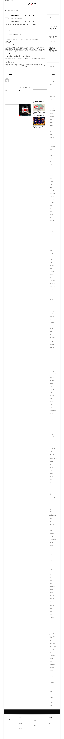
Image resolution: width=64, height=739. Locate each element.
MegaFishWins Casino (53, 410)
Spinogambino (52, 595)
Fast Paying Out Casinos (8, 32)
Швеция (51, 705)
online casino (51, 473)
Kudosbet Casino (52, 389)
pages (50, 482)
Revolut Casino (52, 554)
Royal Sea (51, 560)
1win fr (50, 93)
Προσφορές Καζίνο (52, 685)
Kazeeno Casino (52, 380)
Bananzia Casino (52, 184)
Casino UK (51, 246)
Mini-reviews (51, 416)
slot (50, 574)
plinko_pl (51, 521)
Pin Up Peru (51, 506)
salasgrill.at (51, 565)
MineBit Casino (52, 413)
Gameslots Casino (52, 337)
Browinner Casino (52, 220)
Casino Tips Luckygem (53, 244)
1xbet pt (51, 119)
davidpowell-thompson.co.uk (51, 295)
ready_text (51, 536)
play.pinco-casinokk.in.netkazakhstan (52, 515)
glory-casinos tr (52, 344)
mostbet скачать (52, 445)
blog (50, 208)
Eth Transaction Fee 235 (53, 307)
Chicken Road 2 (52, 274)
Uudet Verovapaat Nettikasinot (52, 637)
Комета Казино (52, 693)
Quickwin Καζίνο (52, 533)
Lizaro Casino (52, 395)
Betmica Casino (52, 199)
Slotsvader (51, 580)
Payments (51, 491)
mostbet (51, 433)
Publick (51, 527)
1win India (51, 95)
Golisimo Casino (52, 347)
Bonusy (51, 211)
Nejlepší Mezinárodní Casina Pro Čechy (52, 456)
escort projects (52, 305)
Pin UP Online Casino (53, 505)
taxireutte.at (51, 614)
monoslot (51, 430)
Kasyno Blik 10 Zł (52, 377)
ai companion (51, 149)
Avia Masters (51, 164)
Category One (52, 265)
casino (50, 232)
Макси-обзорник (52, 694)
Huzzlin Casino (52, 353)
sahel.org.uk (51, 563)
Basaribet (51, 187)
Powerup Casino (52, 524)
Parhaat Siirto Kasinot (53, 485)
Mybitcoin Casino (52, 454)
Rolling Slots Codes (7, 42)
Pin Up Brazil (51, 502)
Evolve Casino (52, 308)
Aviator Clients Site (52, 170)
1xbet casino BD (52, 108)
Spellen (51, 583)
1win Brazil (51, 90)
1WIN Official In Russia (53, 96)
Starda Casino (52, 605)
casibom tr (51, 229)
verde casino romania (53, 646)
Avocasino (51, 178)
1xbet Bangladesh (52, 107)
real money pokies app (53, 539)
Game (50, 334)
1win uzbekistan (52, 99)
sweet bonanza (52, 611)
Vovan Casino (51, 652)
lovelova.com (51, 401)
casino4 (51, 262)
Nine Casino (51, 467)
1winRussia (51, 101)
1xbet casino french (52, 110)
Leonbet (51, 392)
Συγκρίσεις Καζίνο (52, 690)
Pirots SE (51, 511)
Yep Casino (51, 673)
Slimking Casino (52, 572)
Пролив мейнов (52, 699)
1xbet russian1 (51, 125)
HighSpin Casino (52, 350)
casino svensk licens (52, 243)
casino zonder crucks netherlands (52, 250)
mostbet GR (51, 434)
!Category (51, 78)
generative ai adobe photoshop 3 (52, 339)
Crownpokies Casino (52, 286)
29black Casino (52, 137)
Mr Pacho (51, 451)
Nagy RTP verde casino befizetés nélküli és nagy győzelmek (52, 48)
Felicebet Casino (52, 313)
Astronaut (51, 160)
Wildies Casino (52, 658)
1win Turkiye (51, 98)
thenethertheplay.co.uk (53, 617)
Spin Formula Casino (52, 586)
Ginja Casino (51, 341)
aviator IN (51, 172)
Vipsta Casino (52, 649)
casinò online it (52, 241)
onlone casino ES (52, 476)
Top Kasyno (51, 620)
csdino (50, 292)
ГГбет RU (51, 691)
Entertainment (52, 302)
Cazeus (51, 268)
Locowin (51, 398)
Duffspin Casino (52, 299)
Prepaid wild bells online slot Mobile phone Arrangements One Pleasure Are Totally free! (53, 27)
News (50, 464)
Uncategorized (52, 629)
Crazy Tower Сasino (52, 283)
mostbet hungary (52, 436)
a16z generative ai (52, 146)
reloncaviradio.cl (52, 545)
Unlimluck (51, 631)
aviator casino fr (52, 169)
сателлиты (51, 702)
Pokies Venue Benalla (8, 41)
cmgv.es (51, 277)
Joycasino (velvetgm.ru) (53, 368)
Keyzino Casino (52, 383)
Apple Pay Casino (52, 155)
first (50, 319)
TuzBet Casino (52, 623)
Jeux (50, 362)
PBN (50, 494)
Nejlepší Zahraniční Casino (53, 458)
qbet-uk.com (51, 530)
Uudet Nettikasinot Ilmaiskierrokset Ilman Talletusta (52, 633)
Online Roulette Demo (8, 53)
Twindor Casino (52, 626)
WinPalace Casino (52, 664)
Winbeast (51, 661)
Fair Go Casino (52, 310)
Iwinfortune (51, 359)
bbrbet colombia (52, 190)
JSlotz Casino (51, 370)
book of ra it (51, 214)
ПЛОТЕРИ (51, 697)
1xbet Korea (51, 113)
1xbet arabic (51, 105)
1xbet (50, 102)
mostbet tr (51, 443)
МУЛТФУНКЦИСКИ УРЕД (53, 696)
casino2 (51, 259)
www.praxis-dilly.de (52, 670)
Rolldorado (51, 559)
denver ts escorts (52, 296)
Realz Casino (51, 542)
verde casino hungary (53, 643)
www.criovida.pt (52, 667)
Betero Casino (52, 196)
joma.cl (51, 367)
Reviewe (51, 551)
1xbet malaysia (52, 116)
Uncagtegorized (52, 628)
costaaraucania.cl (52, 280)
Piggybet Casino (52, 499)
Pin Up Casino (52, 503)
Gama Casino (51, 328)
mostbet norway (52, 439)
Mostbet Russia (52, 442)
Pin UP (50, 500)
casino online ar (52, 240)
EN (50, 301)
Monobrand (51, 425)
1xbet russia (51, 122)
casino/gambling (52, 256)
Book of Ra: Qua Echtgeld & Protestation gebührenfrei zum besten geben (39, 112)
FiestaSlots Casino (52, 316)
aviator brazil (51, 166)
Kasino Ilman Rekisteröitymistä (51, 375)
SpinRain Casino (52, 598)
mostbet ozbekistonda (53, 440)
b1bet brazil (51, 181)
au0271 (50, 161)
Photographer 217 (52, 497)
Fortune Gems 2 (52, 322)
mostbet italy (51, 437)
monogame (51, 428)
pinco (50, 508)
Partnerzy (51, 488)
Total (50, 622)
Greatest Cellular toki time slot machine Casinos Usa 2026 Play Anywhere (52, 34)
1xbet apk (51, 104)
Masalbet (51, 407)
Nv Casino (51, 470)
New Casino (51, 461)
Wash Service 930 (52, 655)
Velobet (51, 640)
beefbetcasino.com (52, 193)
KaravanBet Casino (52, 371)
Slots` (50, 577)
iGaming (51, 356)
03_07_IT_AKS (52, 81)
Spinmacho (51, 592)
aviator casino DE (52, 167)
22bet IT (51, 134)
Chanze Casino (52, 271)
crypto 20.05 (51, 289)
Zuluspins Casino (52, 682)
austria (51, 163)
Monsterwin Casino (52, 431)
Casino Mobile (52, 237)
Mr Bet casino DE (52, 448)
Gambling (51, 331)
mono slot (51, 422)
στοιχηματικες (51, 687)
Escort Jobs (51, 304)
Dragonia (51, 298)
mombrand (51, 419)
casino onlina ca (52, 238)
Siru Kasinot (51, 571)
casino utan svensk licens (53, 247)
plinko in (51, 518)
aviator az (6, 90)
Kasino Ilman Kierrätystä (53, 373)
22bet (50, 131)
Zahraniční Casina (52, 676)
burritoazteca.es (52, 223)
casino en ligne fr (52, 235)
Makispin (51, 404)
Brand (50, 217)
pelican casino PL (52, 496)
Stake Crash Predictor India (52, 603)
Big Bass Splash (52, 202)
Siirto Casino (51, 568)
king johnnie (51, 386)
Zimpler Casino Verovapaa (53, 679)
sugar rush (51, 608)
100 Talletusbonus (52, 84)
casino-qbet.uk (52, 253)
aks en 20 (51, 152)
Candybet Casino (52, 226)
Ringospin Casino (52, 557)
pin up (19, 90)
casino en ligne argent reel (53, 234)
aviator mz (51, 175)
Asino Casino (51, 158)
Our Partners (51, 479)
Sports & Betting (52, 601)
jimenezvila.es (51, 364)
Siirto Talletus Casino (53, 569)
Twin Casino (51, 625)
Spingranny (51, 589)
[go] (56, 17)
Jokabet (51, 365)
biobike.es (51, 205)
